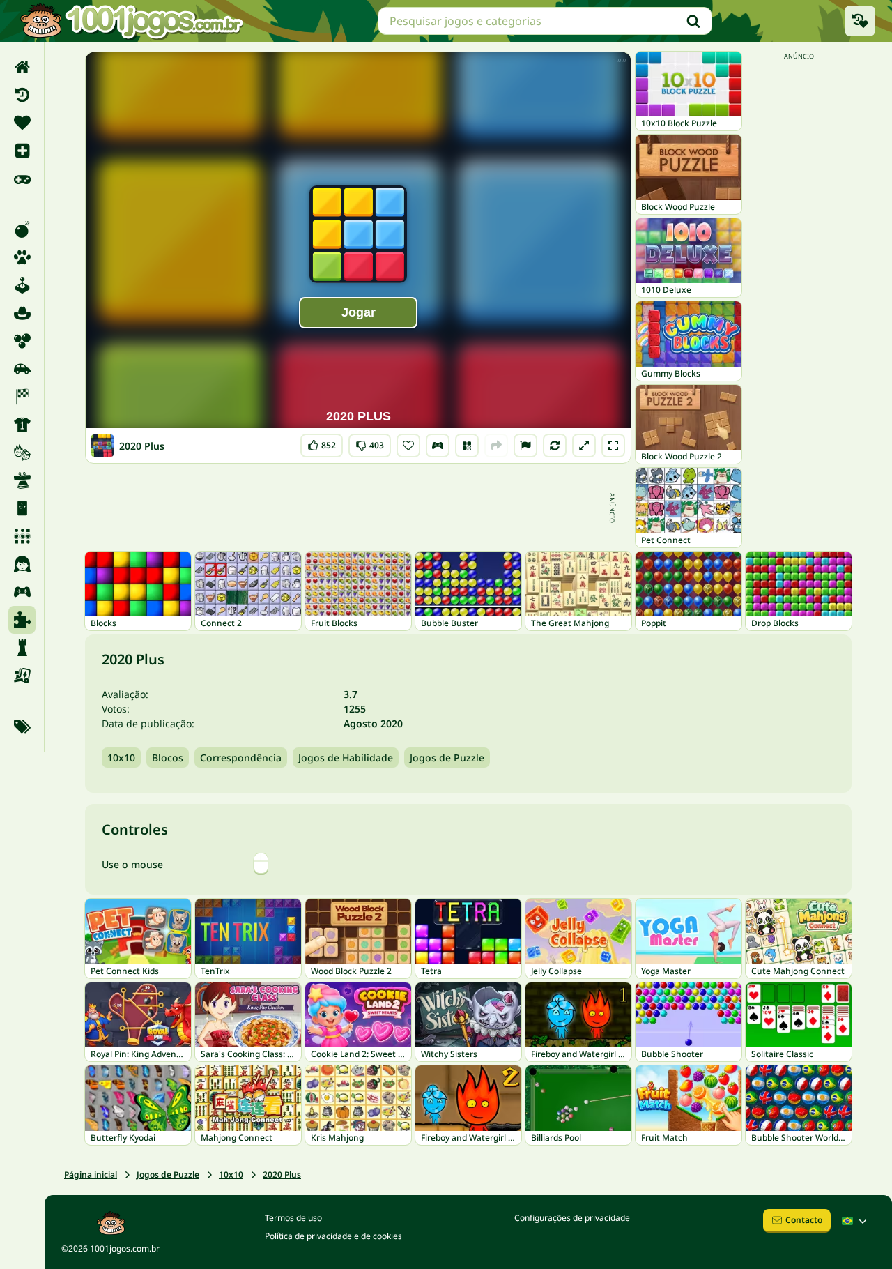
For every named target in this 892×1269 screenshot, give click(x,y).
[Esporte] (22, 425)
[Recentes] (22, 95)
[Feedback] (525, 445)
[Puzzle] (22, 620)
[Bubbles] (22, 341)
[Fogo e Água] (22, 452)
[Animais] (22, 257)
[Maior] (584, 445)
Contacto (803, 1220)
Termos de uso (293, 1218)
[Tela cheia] (613, 445)
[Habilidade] (22, 480)
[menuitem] (22, 67)
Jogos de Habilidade (345, 757)
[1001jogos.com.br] (131, 21)
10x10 (121, 757)
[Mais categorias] (22, 726)
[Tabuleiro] (22, 676)
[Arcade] (22, 285)
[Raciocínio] (22, 648)
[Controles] (437, 445)
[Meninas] (22, 564)
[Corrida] (22, 397)
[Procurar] (693, 20)
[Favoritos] (22, 123)
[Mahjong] (22, 508)
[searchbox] (545, 21)
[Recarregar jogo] (555, 445)
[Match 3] (22, 536)
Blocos (167, 757)
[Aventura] (22, 313)
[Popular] (22, 178)
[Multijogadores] (22, 592)
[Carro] (22, 369)
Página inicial (90, 1174)
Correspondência (241, 757)
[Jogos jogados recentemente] (860, 21)
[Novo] (22, 151)
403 (369, 442)
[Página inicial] (22, 67)
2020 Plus (282, 1174)
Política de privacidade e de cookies (333, 1236)
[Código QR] (467, 445)
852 (322, 442)
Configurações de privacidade (572, 1218)
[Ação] (22, 229)
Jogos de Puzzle (447, 757)
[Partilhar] (496, 445)
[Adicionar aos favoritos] (408, 445)
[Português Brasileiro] (855, 1221)
